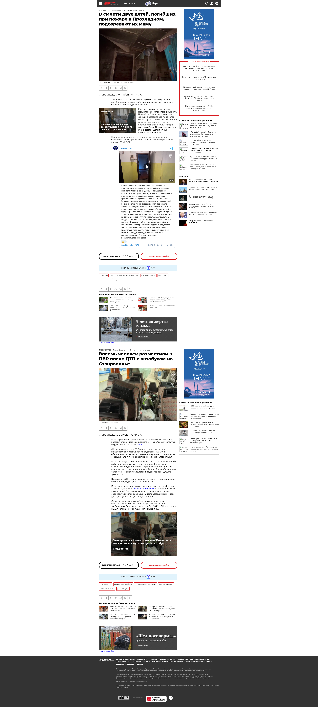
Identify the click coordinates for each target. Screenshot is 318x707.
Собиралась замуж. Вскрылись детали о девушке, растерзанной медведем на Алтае (203, 167)
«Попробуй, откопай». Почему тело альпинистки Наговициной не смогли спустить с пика (204, 134)
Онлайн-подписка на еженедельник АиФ (194, 659)
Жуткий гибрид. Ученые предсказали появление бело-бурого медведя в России (204, 159)
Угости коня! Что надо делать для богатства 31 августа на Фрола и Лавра (199, 98)
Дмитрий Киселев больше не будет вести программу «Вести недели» (203, 213)
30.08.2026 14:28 (105, 350)
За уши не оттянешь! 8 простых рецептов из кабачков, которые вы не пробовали (204, 424)
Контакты (137, 661)
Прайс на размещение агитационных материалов (163, 661)
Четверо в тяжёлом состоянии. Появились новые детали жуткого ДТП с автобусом (142, 542)
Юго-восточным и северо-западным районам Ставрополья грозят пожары (122, 308)
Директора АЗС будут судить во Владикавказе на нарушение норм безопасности (161, 300)
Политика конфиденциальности (199, 661)
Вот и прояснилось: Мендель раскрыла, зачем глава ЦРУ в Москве (203, 180)
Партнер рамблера (137, 697)
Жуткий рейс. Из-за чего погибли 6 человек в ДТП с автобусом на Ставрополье (199, 68)
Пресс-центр (142, 659)
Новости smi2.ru (107, 342)
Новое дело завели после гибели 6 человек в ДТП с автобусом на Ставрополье (162, 616)
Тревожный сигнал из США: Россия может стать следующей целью (203, 188)
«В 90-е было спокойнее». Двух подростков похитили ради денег (203, 407)
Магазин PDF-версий (167, 659)
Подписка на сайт (123, 661)
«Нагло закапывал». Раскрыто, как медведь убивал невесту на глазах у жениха (204, 449)
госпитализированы (143, 489)
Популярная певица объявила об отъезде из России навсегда (201, 197)
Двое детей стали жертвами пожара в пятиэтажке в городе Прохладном (121, 300)
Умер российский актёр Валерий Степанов (202, 221)
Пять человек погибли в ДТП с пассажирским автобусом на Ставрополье (199, 108)
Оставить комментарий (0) (159, 256)
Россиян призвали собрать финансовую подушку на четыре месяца (202, 206)
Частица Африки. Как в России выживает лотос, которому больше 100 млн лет (203, 142)
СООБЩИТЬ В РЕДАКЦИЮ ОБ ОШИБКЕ (129, 664)
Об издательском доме (125, 659)
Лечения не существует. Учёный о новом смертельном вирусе (203, 431)
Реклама (153, 659)
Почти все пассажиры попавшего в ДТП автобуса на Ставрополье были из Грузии (123, 609)
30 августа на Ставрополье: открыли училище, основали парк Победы (199, 88)
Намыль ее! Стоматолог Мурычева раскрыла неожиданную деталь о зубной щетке (203, 126)
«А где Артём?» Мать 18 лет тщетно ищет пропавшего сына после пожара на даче (203, 441)
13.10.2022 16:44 (104, 10)
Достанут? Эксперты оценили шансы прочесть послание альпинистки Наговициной (204, 416)
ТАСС (140, 444)
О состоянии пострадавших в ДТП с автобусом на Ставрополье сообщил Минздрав (123, 616)
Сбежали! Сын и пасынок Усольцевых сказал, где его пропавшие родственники (204, 150)
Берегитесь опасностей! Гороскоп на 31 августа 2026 (199, 78)
